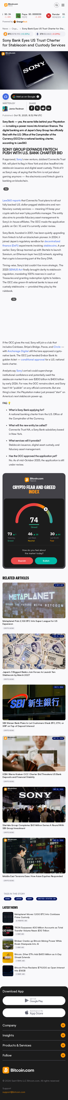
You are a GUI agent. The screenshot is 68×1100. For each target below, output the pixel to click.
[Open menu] (62, 5)
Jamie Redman (16, 108)
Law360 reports (12, 200)
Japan (18, 899)
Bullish (46, 560)
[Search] (56, 5)
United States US (47, 899)
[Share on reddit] (43, 108)
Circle (57, 346)
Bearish (22, 560)
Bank (7, 899)
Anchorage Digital (18, 351)
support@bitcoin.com (14, 1092)
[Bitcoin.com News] (11, 5)
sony (29, 899)
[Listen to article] (6, 96)
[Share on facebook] (31, 108)
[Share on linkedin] (48, 108)
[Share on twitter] (37, 108)
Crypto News (15, 28)
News (5, 28)
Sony (19, 159)
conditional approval (33, 359)
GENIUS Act (15, 269)
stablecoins (50, 245)
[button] (38, 97)
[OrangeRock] (20, 21)
